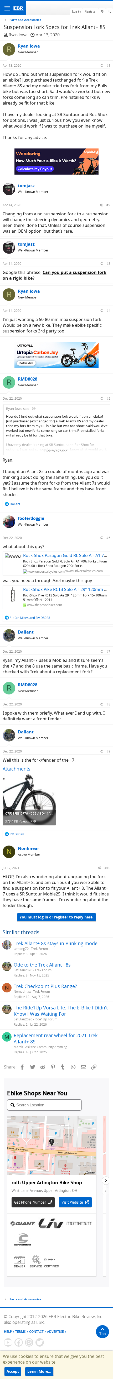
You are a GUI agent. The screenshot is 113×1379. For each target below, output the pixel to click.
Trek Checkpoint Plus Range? (45, 986)
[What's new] (102, 11)
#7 (108, 651)
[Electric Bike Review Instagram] (29, 1342)
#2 (108, 205)
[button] (7, 8)
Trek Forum (39, 948)
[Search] (109, 11)
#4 (108, 310)
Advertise (55, 1331)
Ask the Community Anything (46, 1047)
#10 (107, 868)
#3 (108, 263)
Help (8, 1331)
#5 (108, 398)
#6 (108, 538)
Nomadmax (22, 991)
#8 (108, 704)
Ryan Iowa (18, 35)
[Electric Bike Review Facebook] (18, 1342)
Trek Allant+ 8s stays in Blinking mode (55, 943)
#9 (108, 751)
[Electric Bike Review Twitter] (39, 1342)
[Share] (101, 65)
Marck (18, 1047)
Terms (20, 1331)
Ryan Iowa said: (18, 408)
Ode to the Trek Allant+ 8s (42, 965)
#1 (108, 65)
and (30, 618)
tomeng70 (21, 948)
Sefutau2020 (23, 970)
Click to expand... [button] (57, 451)
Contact (36, 1331)
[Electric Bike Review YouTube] (8, 1342)
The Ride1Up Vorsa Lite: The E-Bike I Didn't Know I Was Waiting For (61, 1010)
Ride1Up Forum (46, 1019)
